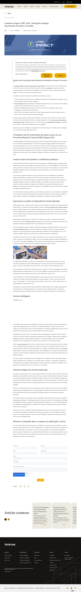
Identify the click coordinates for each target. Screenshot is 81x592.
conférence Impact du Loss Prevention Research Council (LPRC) (30, 86)
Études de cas (36, 555)
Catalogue (36, 562)
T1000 (44, 271)
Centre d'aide (52, 555)
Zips (25, 241)
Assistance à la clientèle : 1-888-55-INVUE (69, 558)
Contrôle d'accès (7, 557)
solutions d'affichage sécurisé (21, 229)
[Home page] (9, 6)
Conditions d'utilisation (39, 588)
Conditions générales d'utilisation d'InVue (25, 588)
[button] (45, 525)
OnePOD (30, 241)
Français (75, 590)
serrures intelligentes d (23, 344)
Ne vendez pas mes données (24, 560)
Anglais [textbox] (70, 2)
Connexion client (53, 557)
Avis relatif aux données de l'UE (25, 562)
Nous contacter (67, 555)
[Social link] (67, 588)
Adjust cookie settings (21, 74)
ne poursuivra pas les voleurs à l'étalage (58, 207)
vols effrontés (49, 88)
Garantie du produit (53, 565)
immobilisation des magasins (53, 122)
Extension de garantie (53, 567)
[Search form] (62, 6)
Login (63, 1)
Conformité (52, 562)
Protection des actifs (8, 555)
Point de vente (7, 560)
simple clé (65, 348)
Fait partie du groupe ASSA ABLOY (53, 588)
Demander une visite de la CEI (55, 560)
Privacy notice (41, 71)
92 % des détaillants (19, 103)
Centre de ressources (9, 17)
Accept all (60, 75)
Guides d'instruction (38, 560)
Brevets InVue (52, 570)
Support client (57, 1)
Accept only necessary (47, 75)
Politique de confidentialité (24, 557)
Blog (35, 557)
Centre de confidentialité (23, 555)
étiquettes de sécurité (30, 221)
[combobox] (72, 1)
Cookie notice (35, 71)
